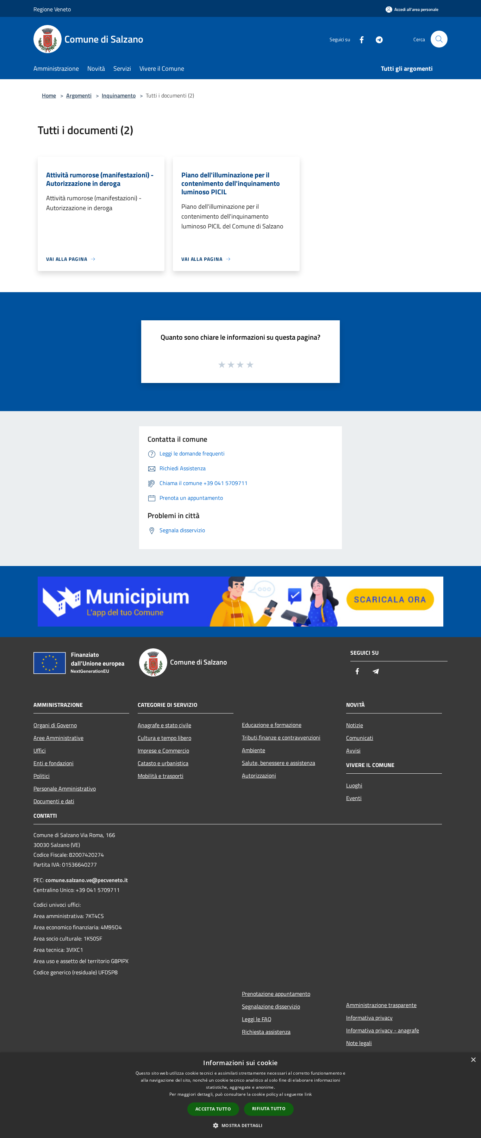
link (308, 1094)
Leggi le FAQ (256, 1019)
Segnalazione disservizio (271, 1006)
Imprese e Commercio (163, 750)
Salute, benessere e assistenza (278, 763)
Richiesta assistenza (266, 1031)
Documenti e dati (53, 801)
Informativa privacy (369, 1017)
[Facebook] (359, 39)
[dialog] (240, 1095)
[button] (240, 1125)
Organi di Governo (55, 725)
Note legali (359, 1043)
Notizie (354, 725)
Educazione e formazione (271, 725)
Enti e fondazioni (53, 763)
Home (49, 95)
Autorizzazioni (259, 775)
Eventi (354, 798)
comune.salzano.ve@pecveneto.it (86, 880)
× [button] (473, 1060)
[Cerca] (439, 39)
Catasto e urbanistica (163, 763)
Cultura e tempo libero (164, 738)
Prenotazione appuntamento (276, 993)
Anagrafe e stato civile (164, 725)
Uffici (39, 750)
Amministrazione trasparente (381, 1005)
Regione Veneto (52, 9)
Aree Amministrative (58, 738)
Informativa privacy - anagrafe (382, 1030)
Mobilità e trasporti (160, 776)
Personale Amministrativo (64, 788)
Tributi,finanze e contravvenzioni (281, 737)
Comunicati (359, 738)
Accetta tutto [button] (213, 1109)
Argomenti (79, 95)
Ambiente (253, 750)
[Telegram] (376, 39)
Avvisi (353, 750)
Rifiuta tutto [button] (269, 1109)
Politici (41, 776)
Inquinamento (119, 95)
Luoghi (354, 785)
